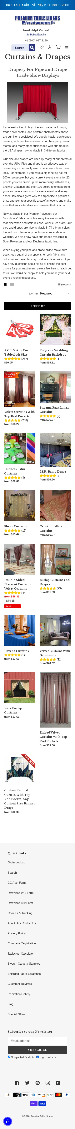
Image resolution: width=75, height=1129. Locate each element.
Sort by (33, 293)
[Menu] (67, 47)
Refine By (38, 306)
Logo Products (47, 1057)
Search (12, 872)
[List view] (12, 285)
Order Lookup (16, 862)
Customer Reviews (20, 983)
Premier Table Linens (42, 1116)
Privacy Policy (17, 933)
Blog (10, 1004)
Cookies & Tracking (20, 913)
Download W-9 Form (21, 892)
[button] (7, 1121)
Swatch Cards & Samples (24, 963)
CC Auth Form (17, 882)
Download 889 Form (20, 902)
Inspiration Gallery (19, 994)
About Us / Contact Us (22, 923)
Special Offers (17, 1014)
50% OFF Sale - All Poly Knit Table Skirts (37, 5)
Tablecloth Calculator (21, 953)
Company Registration (22, 943)
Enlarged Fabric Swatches (24, 973)
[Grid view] (6, 285)
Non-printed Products (22, 1057)
